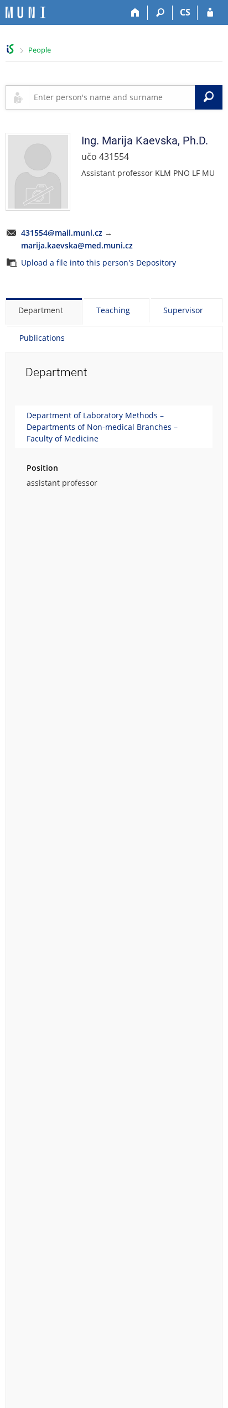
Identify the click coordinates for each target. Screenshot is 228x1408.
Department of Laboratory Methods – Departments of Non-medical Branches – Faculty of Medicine (102, 427)
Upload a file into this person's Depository (98, 262)
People (39, 50)
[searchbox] (112, 97)
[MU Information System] (10, 49)
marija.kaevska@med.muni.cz (77, 245)
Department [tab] (40, 310)
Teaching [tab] (113, 310)
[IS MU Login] (210, 13)
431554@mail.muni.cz (61, 232)
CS (185, 12)
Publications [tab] (42, 337)
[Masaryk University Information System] (25, 12)
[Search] (160, 13)
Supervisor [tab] (183, 310)
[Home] (135, 13)
